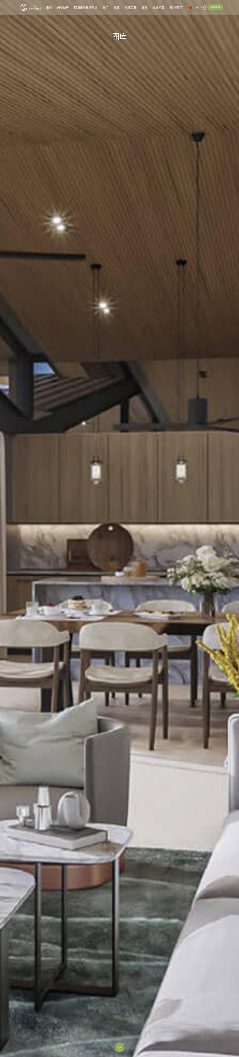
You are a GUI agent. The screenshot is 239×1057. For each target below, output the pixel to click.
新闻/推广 (176, 7)
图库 (144, 7)
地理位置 (130, 7)
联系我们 (215, 6)
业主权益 (158, 7)
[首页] (31, 7)
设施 (116, 7)
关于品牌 (63, 7)
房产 (105, 7)
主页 (49, 7)
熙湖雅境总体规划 (85, 7)
